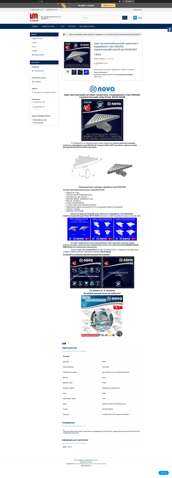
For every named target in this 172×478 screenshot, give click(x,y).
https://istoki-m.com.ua (40, 120)
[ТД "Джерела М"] (34, 21)
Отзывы (34, 51)
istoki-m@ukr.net (38, 122)
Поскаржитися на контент (83, 463)
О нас (62, 26)
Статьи (34, 42)
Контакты (72, 26)
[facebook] (63, 344)
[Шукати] (124, 18)
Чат (165, 473)
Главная (35, 26)
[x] (65, 344)
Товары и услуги (48, 26)
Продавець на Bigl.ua (86, 462)
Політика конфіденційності (98, 463)
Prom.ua (95, 460)
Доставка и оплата (87, 26)
